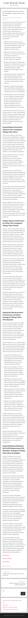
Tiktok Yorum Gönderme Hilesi (10, 607)
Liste (4, 602)
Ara (3, 591)
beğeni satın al (6, 561)
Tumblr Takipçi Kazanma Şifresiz (10, 609)
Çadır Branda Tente (14, 2)
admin (20, 17)
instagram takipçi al (7, 558)
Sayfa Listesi (6, 605)
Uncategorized (7, 566)
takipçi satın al (6, 555)
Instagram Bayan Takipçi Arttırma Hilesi (12, 600)
